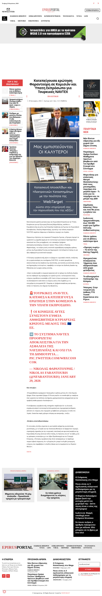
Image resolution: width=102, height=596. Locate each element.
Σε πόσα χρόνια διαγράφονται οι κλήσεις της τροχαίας (53, 495)
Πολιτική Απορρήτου (87, 575)
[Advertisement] (51, 59)
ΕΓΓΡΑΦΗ (88, 569)
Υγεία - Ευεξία (88, 171)
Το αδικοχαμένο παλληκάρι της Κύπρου (91, 279)
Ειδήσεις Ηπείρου (89, 148)
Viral (12, 95)
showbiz (13, 125)
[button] (97, 18)
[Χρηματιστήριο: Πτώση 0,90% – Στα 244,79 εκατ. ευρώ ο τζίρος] (5, 101)
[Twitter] (98, 3)
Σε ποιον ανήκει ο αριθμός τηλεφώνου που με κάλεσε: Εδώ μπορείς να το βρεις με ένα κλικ (86, 527)
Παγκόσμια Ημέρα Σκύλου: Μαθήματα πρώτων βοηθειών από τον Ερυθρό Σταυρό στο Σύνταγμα (90, 160)
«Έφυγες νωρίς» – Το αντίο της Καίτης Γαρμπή (91, 249)
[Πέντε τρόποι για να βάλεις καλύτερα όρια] (5, 91)
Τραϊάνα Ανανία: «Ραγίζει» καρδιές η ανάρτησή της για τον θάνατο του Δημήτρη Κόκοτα (15, 153)
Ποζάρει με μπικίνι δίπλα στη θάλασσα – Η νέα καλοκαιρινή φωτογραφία (15, 118)
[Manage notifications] (4, 591)
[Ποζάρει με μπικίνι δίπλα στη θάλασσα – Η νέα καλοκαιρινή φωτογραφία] (5, 115)
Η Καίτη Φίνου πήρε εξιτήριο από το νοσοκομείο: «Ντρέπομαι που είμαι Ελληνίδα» (15, 135)
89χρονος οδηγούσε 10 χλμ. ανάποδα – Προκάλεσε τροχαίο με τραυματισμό (18, 496)
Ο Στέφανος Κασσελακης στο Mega (86, 478)
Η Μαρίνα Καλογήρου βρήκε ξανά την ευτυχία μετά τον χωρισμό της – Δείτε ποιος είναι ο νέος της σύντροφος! (86, 502)
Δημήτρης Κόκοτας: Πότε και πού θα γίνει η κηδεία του (91, 208)
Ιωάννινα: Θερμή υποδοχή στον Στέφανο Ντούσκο (84, 515)
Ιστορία (86, 284)
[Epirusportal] (51, 10)
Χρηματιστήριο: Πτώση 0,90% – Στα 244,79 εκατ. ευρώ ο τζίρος (16, 103)
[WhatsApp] (42, 105)
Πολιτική (13, 143)
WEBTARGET (65, 593)
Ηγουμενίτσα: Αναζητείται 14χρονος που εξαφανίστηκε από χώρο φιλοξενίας (90, 264)
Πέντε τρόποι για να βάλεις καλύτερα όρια (15, 91)
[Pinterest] (38, 105)
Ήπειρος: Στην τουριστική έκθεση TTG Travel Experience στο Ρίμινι (90, 293)
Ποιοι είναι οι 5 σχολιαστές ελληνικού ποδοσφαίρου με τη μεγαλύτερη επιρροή (86, 488)
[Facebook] (94, 3)
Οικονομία (14, 109)
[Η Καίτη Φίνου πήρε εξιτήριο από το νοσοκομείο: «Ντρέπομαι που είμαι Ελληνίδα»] (5, 131)
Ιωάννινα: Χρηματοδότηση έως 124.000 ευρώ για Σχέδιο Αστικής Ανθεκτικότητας (91, 224)
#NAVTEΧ (60, 293)
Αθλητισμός (57, 580)
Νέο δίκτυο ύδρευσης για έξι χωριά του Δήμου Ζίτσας (91, 142)
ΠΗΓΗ (29, 452)
